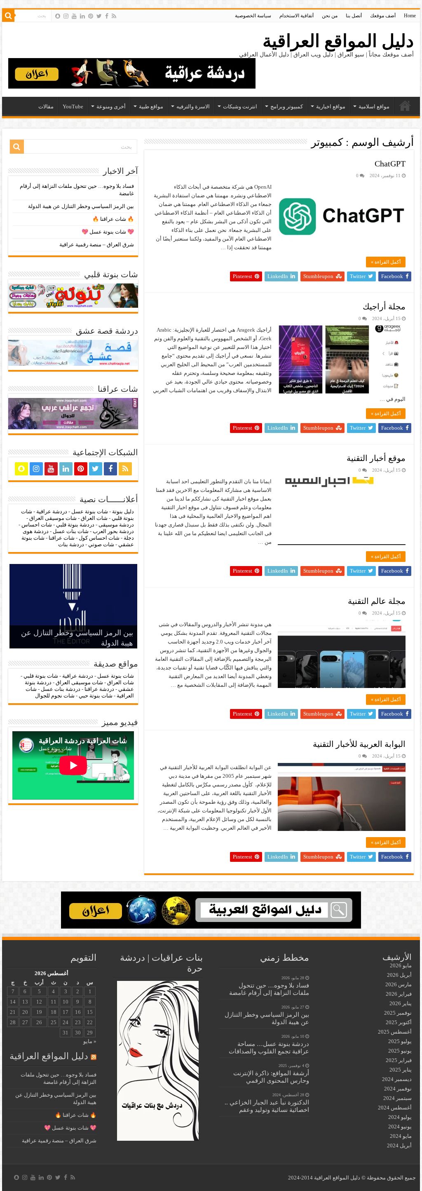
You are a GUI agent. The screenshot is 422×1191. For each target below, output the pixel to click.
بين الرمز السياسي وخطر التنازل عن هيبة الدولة (81, 206)
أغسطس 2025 (395, 1032)
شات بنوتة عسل (89, 511)
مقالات (46, 106)
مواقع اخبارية (330, 106)
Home (410, 16)
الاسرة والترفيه (193, 106)
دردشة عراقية (51, 511)
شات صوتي (101, 544)
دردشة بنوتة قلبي (75, 525)
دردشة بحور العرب (113, 531)
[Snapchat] (57, 16)
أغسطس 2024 (395, 1107)
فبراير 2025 (399, 1060)
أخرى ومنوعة (111, 106)
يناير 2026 (400, 1003)
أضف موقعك (383, 16)
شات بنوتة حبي (96, 696)
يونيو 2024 (400, 1126)
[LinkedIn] (82, 16)
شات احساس (36, 525)
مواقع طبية (151, 106)
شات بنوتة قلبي (40, 676)
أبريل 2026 (399, 975)
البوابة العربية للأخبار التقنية (359, 744)
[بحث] (8, 15)
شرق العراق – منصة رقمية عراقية (96, 244)
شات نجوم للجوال (55, 696)
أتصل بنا (354, 16)
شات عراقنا (62, 538)
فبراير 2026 (399, 994)
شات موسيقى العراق (53, 518)
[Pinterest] (90, 16)
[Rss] (114, 16)
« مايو (89, 1041)
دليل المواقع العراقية (338, 41)
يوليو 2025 (400, 1041)
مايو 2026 (401, 965)
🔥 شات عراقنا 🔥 (113, 219)
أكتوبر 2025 (399, 1022)
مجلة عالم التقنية (377, 601)
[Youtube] (74, 16)
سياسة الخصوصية (253, 16)
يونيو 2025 (400, 1051)
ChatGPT (390, 163)
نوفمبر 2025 (398, 1013)
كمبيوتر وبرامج (286, 106)
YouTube (73, 106)
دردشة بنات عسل (60, 689)
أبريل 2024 (399, 1145)
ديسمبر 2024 (397, 1079)
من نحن (330, 16)
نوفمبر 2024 (398, 1089)
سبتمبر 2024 (397, 1098)
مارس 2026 (398, 984)
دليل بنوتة (123, 511)
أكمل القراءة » (386, 262)
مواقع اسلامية (374, 106)
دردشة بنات (71, 544)
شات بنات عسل (71, 531)
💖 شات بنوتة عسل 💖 (108, 232)
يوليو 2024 (400, 1117)
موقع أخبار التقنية (376, 458)
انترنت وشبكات (240, 106)
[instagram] (66, 16)
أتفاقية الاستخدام (296, 16)
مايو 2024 (401, 1136)
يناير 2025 (400, 1070)
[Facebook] (106, 16)
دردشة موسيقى (116, 525)
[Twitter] (99, 16)
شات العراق (94, 518)
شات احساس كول (99, 538)
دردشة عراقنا (99, 689)
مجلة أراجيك (384, 306)
